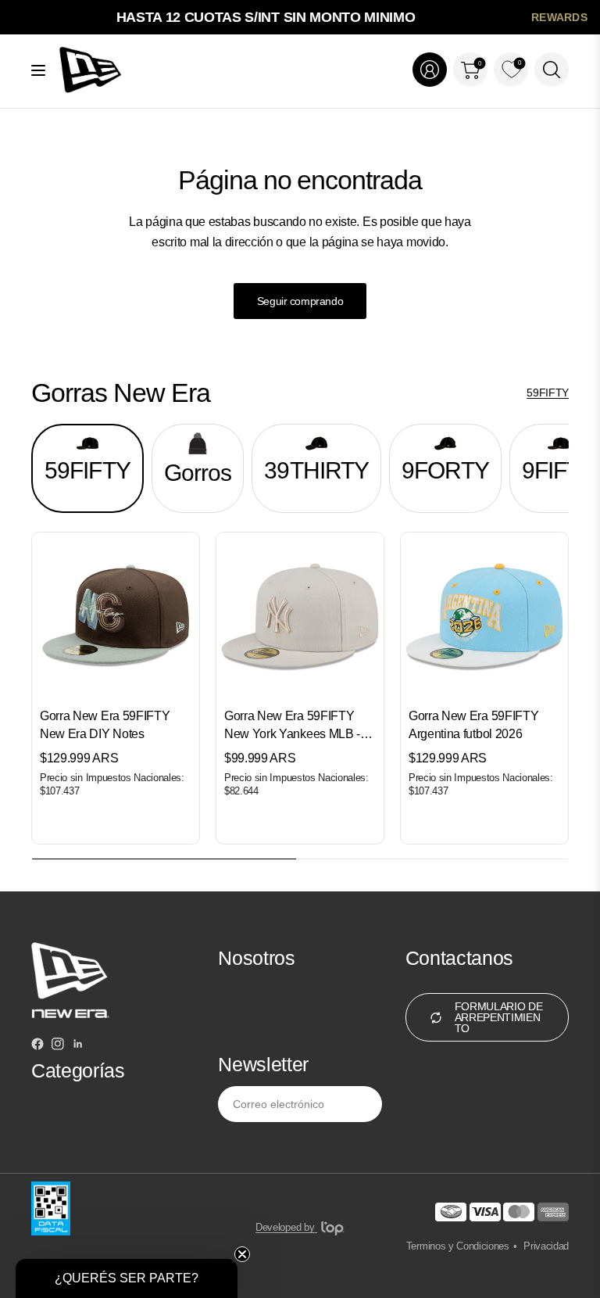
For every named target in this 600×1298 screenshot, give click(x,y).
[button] (127, 1278)
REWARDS (559, 17)
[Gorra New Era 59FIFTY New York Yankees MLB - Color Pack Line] (300, 616)
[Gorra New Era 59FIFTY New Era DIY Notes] (115, 616)
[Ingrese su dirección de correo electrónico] (366, 1104)
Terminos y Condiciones (457, 1246)
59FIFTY (548, 392)
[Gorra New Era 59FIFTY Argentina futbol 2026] (484, 616)
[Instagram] (58, 1046)
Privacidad (546, 1246)
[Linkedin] (78, 1046)
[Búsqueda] (551, 69)
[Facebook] (37, 1046)
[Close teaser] (242, 1254)
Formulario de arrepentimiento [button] (499, 1017)
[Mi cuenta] (429, 69)
